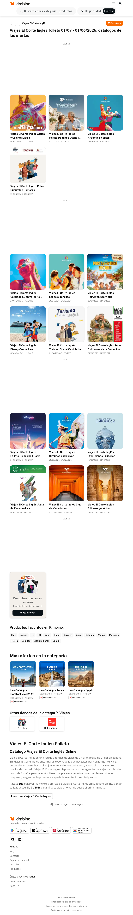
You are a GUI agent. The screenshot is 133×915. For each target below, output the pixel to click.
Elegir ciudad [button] (93, 11)
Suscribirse (116, 23)
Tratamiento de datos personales (66, 910)
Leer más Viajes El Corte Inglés (31, 796)
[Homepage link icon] (51, 804)
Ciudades (14, 864)
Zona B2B (15, 885)
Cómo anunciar (18, 881)
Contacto (14, 855)
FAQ (12, 851)
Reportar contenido (20, 860)
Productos (15, 868)
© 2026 (66, 897)
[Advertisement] (66, 68)
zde (21, 783)
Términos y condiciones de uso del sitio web (66, 906)
